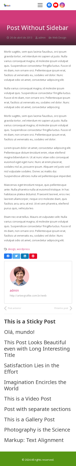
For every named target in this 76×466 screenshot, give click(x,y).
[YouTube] (55, 5)
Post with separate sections (37, 409)
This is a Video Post (27, 398)
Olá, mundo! (19, 331)
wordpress (23, 249)
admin (42, 37)
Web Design (59, 37)
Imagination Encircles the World (35, 385)
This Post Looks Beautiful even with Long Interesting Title (37, 349)
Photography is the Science (37, 429)
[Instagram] (62, 5)
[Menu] (40, 5)
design (12, 249)
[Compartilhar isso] (8, 256)
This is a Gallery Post (29, 419)
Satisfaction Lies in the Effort (31, 368)
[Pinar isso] (33, 256)
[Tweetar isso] (16, 256)
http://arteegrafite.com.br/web (28, 295)
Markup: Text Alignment (34, 440)
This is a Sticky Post (30, 321)
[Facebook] (49, 5)
